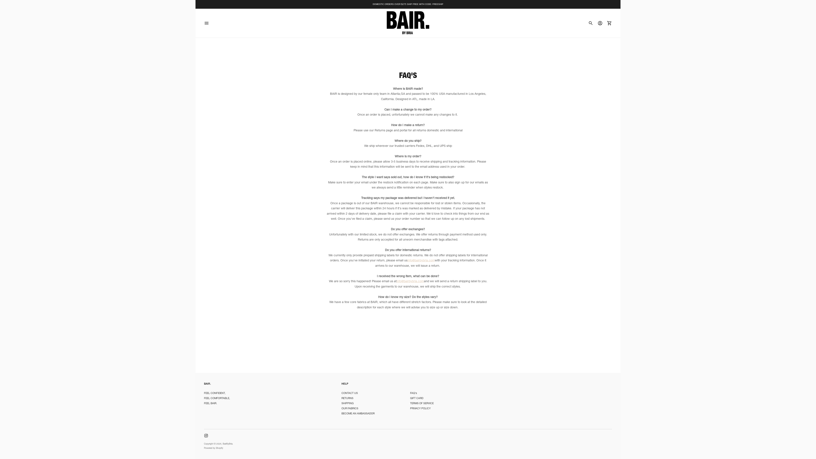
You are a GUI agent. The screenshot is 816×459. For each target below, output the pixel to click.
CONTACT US (349, 393)
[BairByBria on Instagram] (206, 436)
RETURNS (347, 398)
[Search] (590, 23)
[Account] (600, 23)
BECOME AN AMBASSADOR (358, 413)
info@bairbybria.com (421, 260)
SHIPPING (347, 403)
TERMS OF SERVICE (422, 403)
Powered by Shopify (213, 448)
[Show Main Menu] (206, 23)
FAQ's (413, 393)
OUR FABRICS (349, 408)
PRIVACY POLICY (420, 408)
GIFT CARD (416, 398)
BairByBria (227, 444)
